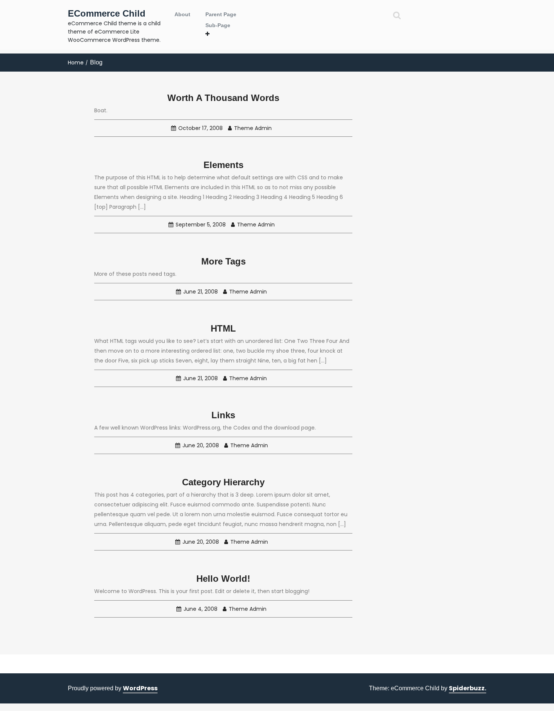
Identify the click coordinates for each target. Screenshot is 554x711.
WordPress (140, 688)
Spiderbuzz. (467, 688)
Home (76, 62)
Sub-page (217, 25)
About (182, 14)
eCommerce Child (106, 13)
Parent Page (220, 14)
